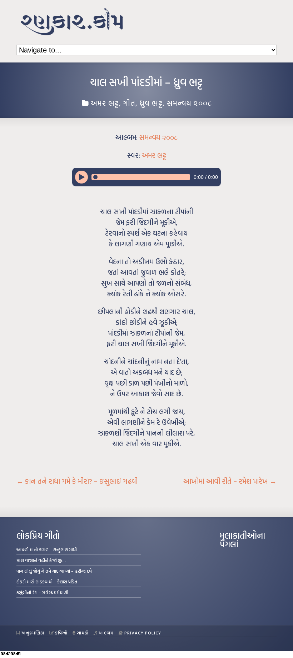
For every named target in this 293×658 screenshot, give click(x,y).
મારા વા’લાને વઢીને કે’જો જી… (41, 560)
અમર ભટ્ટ (104, 102)
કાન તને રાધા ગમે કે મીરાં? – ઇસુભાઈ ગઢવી (77, 481)
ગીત (129, 102)
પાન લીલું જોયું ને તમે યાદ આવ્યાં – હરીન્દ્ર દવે (54, 571)
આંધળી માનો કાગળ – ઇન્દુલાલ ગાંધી (46, 549)
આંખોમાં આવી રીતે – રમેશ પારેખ (230, 481)
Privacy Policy (142, 632)
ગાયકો (83, 632)
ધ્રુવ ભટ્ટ (151, 102)
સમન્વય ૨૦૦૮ (189, 102)
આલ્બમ (106, 632)
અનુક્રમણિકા (32, 632)
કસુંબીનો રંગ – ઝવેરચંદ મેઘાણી (42, 592)
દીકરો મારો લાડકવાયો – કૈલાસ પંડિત (46, 581)
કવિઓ (61, 632)
